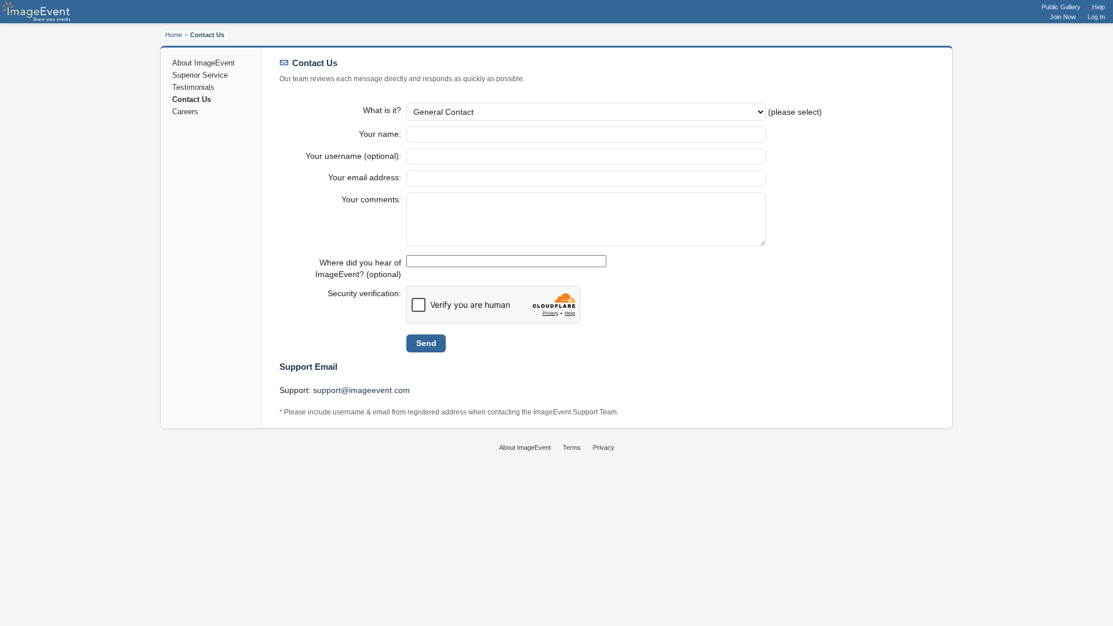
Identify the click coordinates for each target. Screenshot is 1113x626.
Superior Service (200, 75)
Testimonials (193, 87)
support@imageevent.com (361, 390)
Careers (185, 111)
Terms (572, 447)
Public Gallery (1061, 6)
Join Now (1063, 16)
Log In (1096, 16)
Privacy (603, 447)
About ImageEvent (203, 63)
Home (173, 34)
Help (1098, 6)
